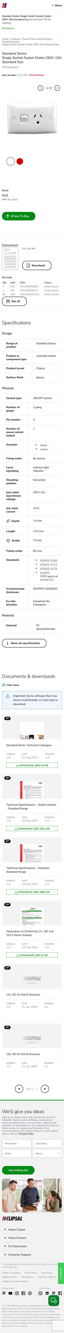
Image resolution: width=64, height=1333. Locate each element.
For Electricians (17, 1246)
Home (5, 39)
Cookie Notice (30, 1272)
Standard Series (10, 41)
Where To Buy (20, 216)
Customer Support (19, 1255)
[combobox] (47, 1153)
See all (15, 301)
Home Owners (17, 1238)
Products (15, 39)
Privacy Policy (26, 1134)
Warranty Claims (9, 1277)
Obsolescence (27, 1277)
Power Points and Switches (37, 39)
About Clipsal (16, 1229)
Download (38, 265)
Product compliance (11, 1272)
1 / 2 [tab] (49, 88)
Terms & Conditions (47, 1277)
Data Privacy (46, 1272)
